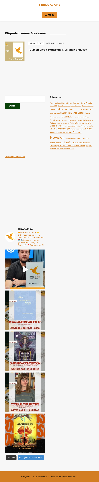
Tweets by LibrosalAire (15, 156)
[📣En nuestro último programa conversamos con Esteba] (25, 433)
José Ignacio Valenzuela (72, 120)
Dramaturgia (54, 110)
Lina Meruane (66, 126)
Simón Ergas (55, 146)
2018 (48, 43)
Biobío (53, 43)
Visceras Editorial (78, 146)
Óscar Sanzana (68, 149)
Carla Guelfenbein (64, 106)
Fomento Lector (76, 112)
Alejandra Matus (66, 103)
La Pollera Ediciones (76, 123)
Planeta (59, 142)
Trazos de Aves (66, 146)
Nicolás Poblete (62, 133)
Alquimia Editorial (78, 103)
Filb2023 (64, 113)
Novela (56, 137)
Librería (88, 123)
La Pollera (64, 123)
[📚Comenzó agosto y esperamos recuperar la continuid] (25, 392)
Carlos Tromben (76, 106)
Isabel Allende (79, 117)
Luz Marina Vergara (80, 126)
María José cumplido (79, 129)
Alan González (55, 103)
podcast (60, 43)
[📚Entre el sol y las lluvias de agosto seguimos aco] (25, 351)
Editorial (64, 109)
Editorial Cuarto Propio (77, 109)
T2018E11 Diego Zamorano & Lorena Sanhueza (57, 49)
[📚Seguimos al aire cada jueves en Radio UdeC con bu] (25, 310)
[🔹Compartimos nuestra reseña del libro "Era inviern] (25, 269)
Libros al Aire (49, 5)
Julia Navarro (86, 120)
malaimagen (64, 129)
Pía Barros (75, 143)
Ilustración (67, 116)
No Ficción (74, 132)
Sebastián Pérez (84, 143)
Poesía (67, 142)
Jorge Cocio (60, 120)
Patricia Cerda (68, 138)
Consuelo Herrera (87, 106)
